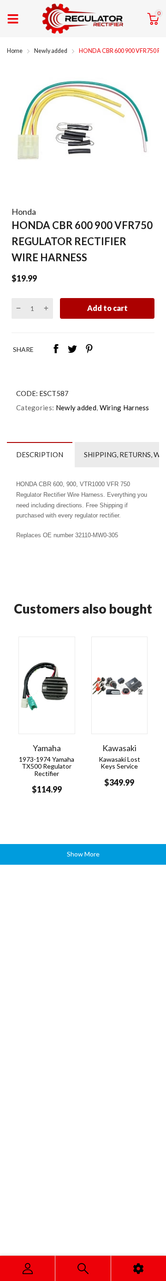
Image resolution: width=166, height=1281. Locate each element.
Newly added (75, 407)
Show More (83, 854)
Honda (24, 212)
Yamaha (47, 748)
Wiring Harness (123, 407)
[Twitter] (72, 349)
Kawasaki (119, 748)
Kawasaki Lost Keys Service (119, 762)
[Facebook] (55, 349)
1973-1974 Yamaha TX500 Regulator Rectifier (46, 766)
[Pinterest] (89, 349)
